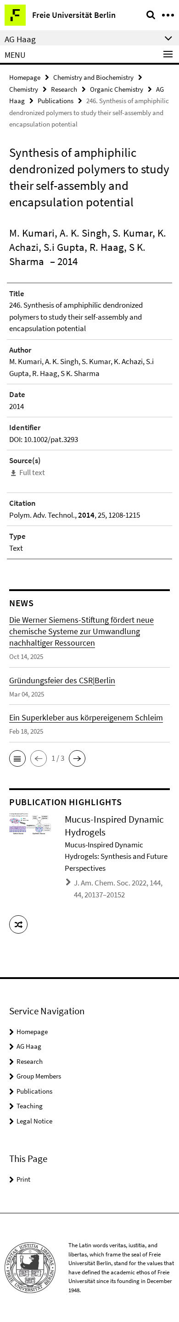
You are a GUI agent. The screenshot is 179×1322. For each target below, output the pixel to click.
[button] (17, 758)
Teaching (30, 1105)
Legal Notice (34, 1121)
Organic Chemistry (116, 89)
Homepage (24, 77)
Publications (55, 100)
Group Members (39, 1076)
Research (64, 89)
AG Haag (29, 1046)
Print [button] (23, 1179)
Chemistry (23, 89)
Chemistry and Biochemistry (93, 77)
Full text (32, 472)
